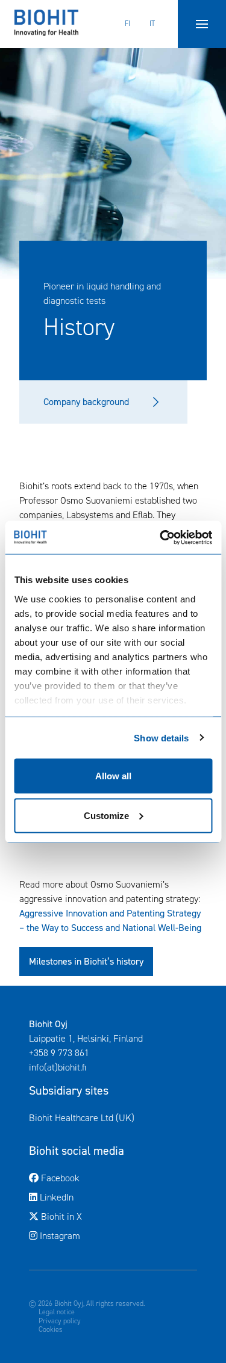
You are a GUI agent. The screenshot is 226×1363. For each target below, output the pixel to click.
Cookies (51, 1329)
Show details (161, 737)
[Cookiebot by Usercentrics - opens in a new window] (161, 537)
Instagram (58, 1235)
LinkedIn (105, 1197)
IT (152, 23)
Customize (106, 815)
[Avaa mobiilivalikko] (202, 24)
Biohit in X (110, 1216)
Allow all (113, 776)
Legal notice (57, 1312)
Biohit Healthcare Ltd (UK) (113, 1117)
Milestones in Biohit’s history (86, 961)
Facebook (109, 1177)
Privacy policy (60, 1321)
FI (127, 23)
